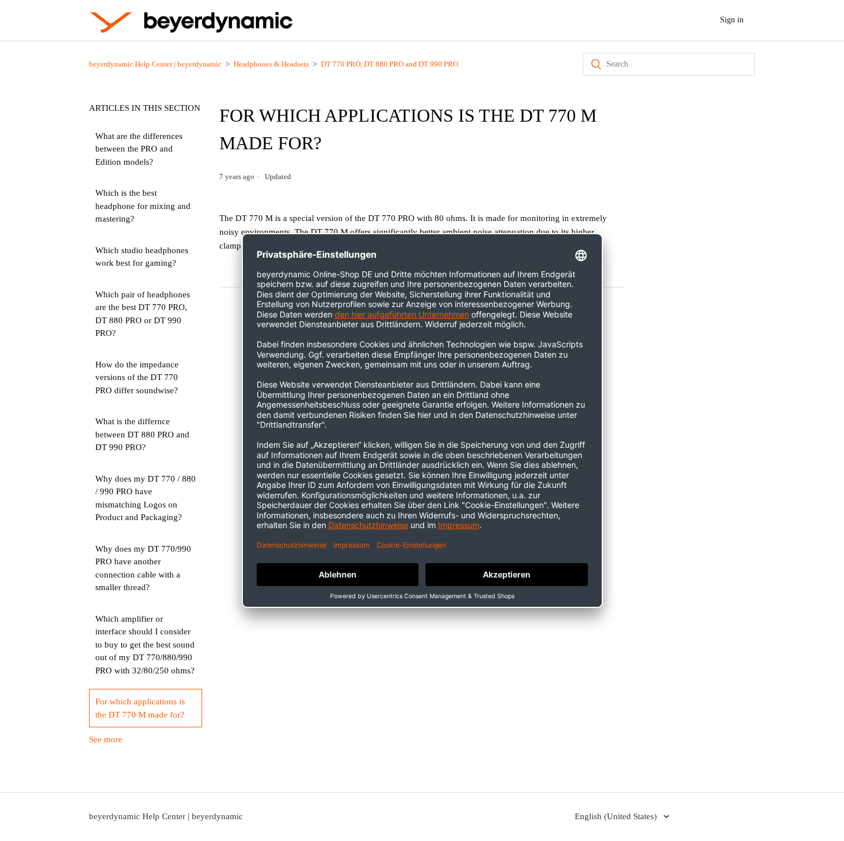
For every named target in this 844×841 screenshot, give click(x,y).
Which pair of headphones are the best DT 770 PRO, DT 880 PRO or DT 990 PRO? (142, 314)
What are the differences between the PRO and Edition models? (139, 148)
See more (105, 739)
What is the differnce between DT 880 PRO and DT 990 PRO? (142, 434)
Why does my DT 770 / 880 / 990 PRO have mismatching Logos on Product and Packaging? (145, 498)
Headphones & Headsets (271, 64)
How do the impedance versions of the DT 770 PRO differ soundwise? (137, 377)
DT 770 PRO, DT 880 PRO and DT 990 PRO (389, 64)
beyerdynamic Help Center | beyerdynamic (155, 64)
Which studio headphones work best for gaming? (141, 257)
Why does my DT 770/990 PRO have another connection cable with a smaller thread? (143, 568)
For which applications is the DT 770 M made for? (140, 708)
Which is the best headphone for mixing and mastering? (143, 205)
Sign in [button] (732, 19)
